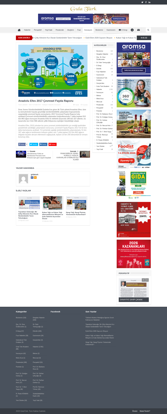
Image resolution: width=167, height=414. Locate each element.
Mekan (98, 95)
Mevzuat (99, 102)
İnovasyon (88, 30)
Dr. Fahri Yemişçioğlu (103, 62)
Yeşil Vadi (48, 30)
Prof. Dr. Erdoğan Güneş (104, 117)
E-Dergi (124, 30)
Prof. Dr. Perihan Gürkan (104, 128)
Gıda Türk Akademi (102, 86)
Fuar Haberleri (101, 72)
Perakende (60, 30)
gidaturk (24, 105)
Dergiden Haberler (102, 54)
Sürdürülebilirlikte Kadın (104, 143)
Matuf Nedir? (145, 411)
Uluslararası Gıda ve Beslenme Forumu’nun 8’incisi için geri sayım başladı (39, 156)
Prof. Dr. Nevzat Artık (103, 125)
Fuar (79, 30)
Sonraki (73, 151)
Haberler (27, 30)
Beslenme (99, 30)
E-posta (85, 105)
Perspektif (37, 30)
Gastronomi (111, 30)
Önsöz (134, 411)
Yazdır (77, 105)
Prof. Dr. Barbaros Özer (104, 114)
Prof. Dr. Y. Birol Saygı (103, 132)
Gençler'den (100, 83)
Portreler (99, 111)
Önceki (32, 151)
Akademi (70, 30)
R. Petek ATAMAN (102, 140)
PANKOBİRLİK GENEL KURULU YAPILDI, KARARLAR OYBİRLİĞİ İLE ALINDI (68, 156)
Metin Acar (99, 98)
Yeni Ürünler (100, 146)
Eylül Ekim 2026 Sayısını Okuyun (82, 38)
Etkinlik (98, 69)
